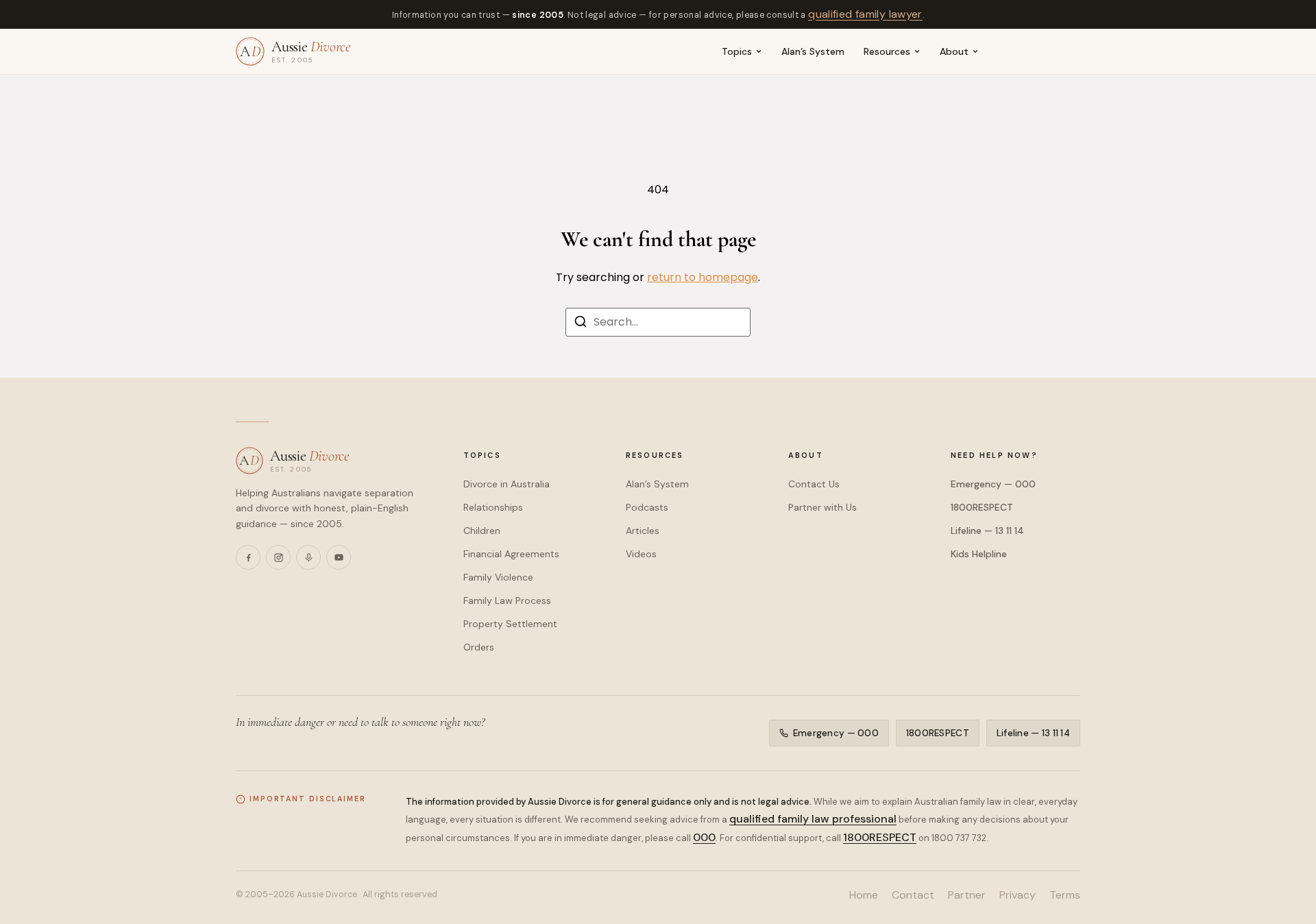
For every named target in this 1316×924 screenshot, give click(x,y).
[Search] (580, 324)
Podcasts (647, 507)
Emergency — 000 (993, 484)
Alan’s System (812, 51)
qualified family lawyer (865, 14)
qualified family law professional (813, 819)
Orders (478, 647)
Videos (641, 554)
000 (704, 837)
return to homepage (702, 277)
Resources (887, 51)
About (954, 51)
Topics (737, 51)
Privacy (1017, 895)
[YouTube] (338, 557)
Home (863, 895)
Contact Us (814, 484)
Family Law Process (507, 600)
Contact (913, 895)
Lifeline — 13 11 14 (987, 530)
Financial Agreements (511, 554)
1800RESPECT (982, 507)
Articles (642, 530)
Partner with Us (822, 507)
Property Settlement (510, 624)
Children (481, 530)
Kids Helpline (979, 554)
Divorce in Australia (506, 484)
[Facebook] (248, 557)
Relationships (493, 507)
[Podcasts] (308, 557)
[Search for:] (658, 322)
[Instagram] (278, 557)
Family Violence (498, 577)
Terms (1064, 895)
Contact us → (1036, 51)
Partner (967, 895)
